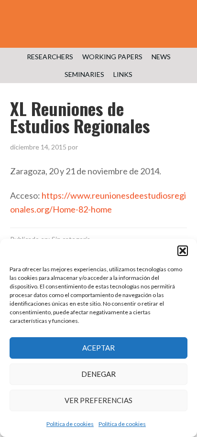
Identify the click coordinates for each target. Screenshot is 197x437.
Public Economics (98, 29)
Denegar (98, 374)
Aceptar (98, 347)
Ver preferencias (98, 400)
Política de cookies (70, 423)
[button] (182, 251)
